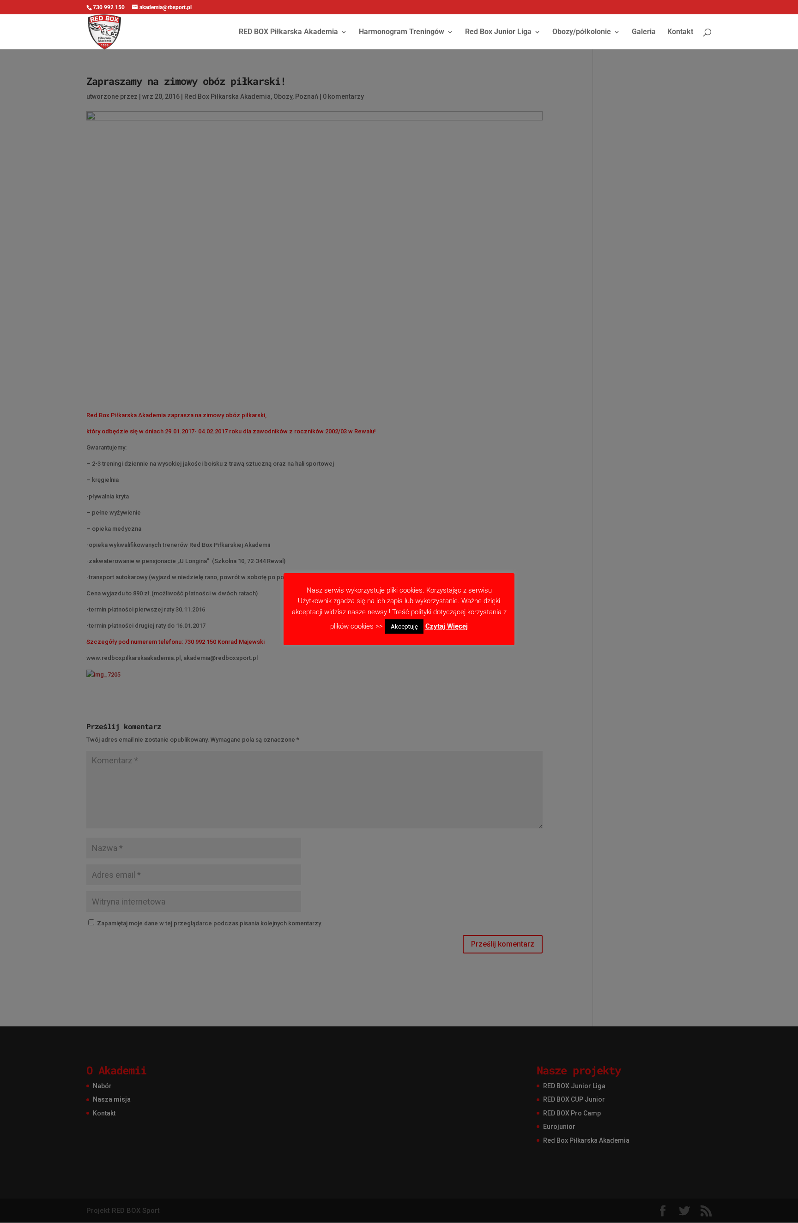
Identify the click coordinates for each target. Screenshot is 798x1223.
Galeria (644, 32)
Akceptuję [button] (404, 626)
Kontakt (680, 32)
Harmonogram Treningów (401, 32)
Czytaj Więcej (446, 626)
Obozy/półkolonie (581, 32)
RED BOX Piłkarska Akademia (288, 32)
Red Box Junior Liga (498, 32)
